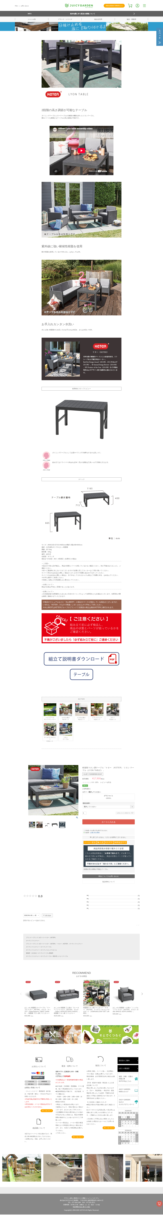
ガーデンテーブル (46, 947)
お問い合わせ (25, 6)
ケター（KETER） (50, 937)
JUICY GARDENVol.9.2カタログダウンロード (126, 1102)
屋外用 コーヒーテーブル (60, 956)
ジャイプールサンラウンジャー (50, 718)
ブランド (28, 937)
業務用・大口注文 (31, 953)
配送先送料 (87, 803)
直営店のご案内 (124, 1060)
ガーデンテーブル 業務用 (45, 953)
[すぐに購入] (159, 1204)
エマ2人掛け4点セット (66, 718)
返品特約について (108, 882)
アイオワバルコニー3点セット (50, 739)
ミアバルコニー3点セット (97, 718)
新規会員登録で (114, 5)
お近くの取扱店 (124, 1068)
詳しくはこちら (46, 1110)
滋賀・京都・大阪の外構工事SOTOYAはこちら (126, 1079)
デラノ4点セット (112, 718)
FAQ (16, 6)
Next (142, 994)
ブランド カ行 (37, 937)
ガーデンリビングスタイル (49, 950)
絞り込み (48, 915)
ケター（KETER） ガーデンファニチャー (70, 944)
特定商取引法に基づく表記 (81, 1207)
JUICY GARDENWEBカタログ (124, 1090)
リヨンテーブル (66, 738)
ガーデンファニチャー (32, 940)
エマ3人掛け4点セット (81, 718)
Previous (21, 994)
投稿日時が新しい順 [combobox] (30, 915)
